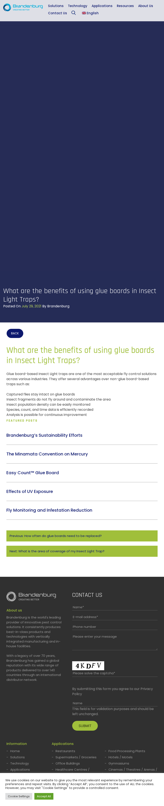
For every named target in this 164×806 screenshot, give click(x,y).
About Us (145, 6)
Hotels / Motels (120, 757)
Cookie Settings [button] (19, 796)
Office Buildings (68, 763)
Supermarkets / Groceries (76, 757)
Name (78, 607)
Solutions (56, 6)
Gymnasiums (118, 763)
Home (15, 751)
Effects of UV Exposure (29, 491)
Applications (102, 6)
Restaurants (65, 751)
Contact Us (57, 13)
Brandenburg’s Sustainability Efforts (44, 435)
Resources (125, 6)
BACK (15, 333)
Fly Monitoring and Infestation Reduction (49, 510)
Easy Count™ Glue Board (32, 473)
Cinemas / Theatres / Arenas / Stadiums (132, 772)
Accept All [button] (44, 796)
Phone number (84, 626)
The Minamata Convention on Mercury (47, 454)
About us (14, 610)
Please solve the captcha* (94, 673)
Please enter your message (95, 636)
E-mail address (85, 617)
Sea (74, 14)
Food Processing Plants (126, 751)
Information (16, 743)
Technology (77, 6)
